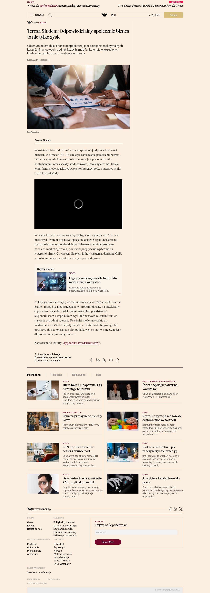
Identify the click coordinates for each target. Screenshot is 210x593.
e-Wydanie (154, 15)
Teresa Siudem (42, 140)
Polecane (56, 374)
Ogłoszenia (33, 547)
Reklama (31, 544)
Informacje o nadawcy (64, 532)
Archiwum (32, 554)
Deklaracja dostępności (65, 535)
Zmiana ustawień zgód (65, 525)
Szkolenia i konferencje (39, 572)
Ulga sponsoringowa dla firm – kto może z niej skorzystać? (93, 280)
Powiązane (34, 374)
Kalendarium (54, 579)
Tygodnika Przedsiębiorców (81, 343)
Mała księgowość (63, 554)
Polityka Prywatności (64, 522)
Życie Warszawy (62, 564)
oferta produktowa (37, 583)
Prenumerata (34, 550)
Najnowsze (79, 374)
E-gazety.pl (59, 547)
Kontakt (31, 525)
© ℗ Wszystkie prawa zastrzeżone (52, 357)
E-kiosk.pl (59, 544)
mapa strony (33, 579)
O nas (30, 522)
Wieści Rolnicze (62, 560)
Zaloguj (173, 15)
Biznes (43, 23)
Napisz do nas (34, 529)
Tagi (98, 374)
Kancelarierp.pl (61, 557)
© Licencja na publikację (47, 354)
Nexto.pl (58, 550)
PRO (113, 15)
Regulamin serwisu (63, 529)
